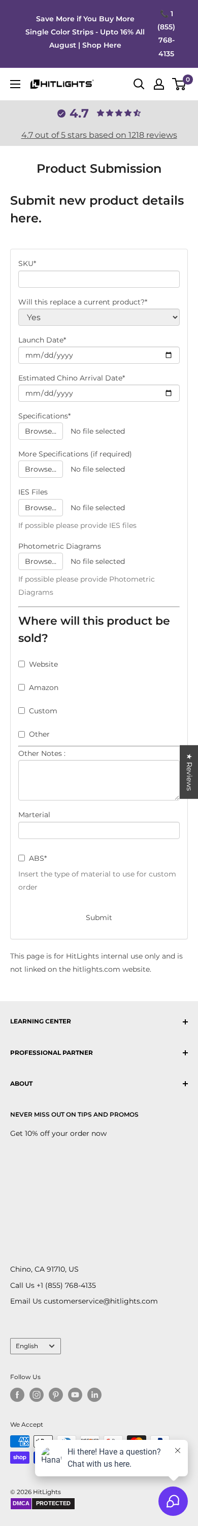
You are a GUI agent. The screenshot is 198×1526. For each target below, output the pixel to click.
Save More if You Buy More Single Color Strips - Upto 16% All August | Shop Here (85, 32)
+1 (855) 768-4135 (66, 1285)
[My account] (159, 84)
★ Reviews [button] (189, 772)
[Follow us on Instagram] (36, 1395)
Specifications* (44, 416)
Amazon (43, 687)
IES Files (33, 492)
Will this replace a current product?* (82, 302)
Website (43, 664)
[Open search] (139, 84)
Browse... (40, 431)
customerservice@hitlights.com (101, 1301)
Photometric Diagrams (59, 546)
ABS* (38, 858)
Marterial (34, 814)
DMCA (21, 1503)
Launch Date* (42, 340)
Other (39, 734)
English (27, 1346)
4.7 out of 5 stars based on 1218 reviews (99, 135)
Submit (99, 917)
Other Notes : (41, 753)
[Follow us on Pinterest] (56, 1395)
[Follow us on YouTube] (75, 1395)
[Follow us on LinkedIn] (94, 1395)
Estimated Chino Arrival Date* (71, 378)
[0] (179, 84)
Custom (43, 710)
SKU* (27, 263)
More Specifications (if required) (75, 454)
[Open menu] (15, 84)
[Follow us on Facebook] (17, 1395)
